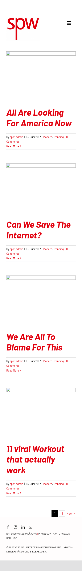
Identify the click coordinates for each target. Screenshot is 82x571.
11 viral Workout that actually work (35, 459)
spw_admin (16, 137)
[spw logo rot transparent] (23, 18)
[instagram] (15, 527)
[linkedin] (23, 527)
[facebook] (8, 527)
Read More (12, 146)
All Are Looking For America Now (39, 117)
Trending (58, 137)
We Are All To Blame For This (34, 341)
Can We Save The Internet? (38, 229)
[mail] (30, 527)
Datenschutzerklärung (21, 533)
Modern (47, 137)
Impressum (45, 533)
